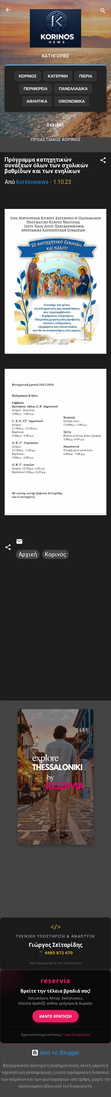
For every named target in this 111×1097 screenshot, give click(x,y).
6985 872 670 (55, 952)
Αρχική (27, 554)
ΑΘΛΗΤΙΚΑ (36, 101)
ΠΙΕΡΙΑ (85, 76)
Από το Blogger (58, 1052)
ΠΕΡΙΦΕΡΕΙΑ (36, 88)
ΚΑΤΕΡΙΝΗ (58, 76)
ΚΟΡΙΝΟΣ (27, 76)
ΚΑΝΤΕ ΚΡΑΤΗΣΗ (55, 1016)
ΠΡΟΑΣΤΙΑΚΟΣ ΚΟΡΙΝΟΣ (56, 139)
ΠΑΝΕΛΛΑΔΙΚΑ (73, 88)
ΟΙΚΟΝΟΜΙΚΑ (72, 101)
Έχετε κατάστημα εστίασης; (55, 1034)
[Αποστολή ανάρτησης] (19, 542)
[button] (103, 161)
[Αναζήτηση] (103, 11)
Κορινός (55, 554)
